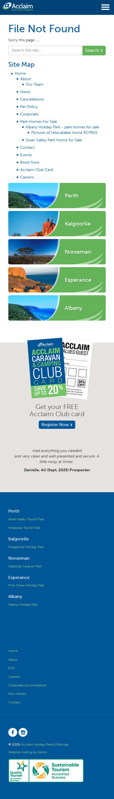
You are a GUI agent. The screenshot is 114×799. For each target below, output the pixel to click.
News (25, 92)
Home (20, 73)
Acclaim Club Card (36, 169)
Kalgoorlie (18, 538)
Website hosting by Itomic (27, 752)
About (25, 79)
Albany (15, 596)
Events (26, 155)
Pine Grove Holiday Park (26, 585)
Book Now (29, 162)
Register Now (55, 424)
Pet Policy (29, 106)
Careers (27, 177)
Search (92, 50)
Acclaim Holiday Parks (37, 744)
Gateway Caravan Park (25, 566)
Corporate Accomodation (27, 685)
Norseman (19, 558)
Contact (27, 147)
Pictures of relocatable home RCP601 (64, 132)
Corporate (29, 114)
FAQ (11, 668)
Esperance (19, 577)
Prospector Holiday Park (26, 547)
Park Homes (17, 694)
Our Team (34, 84)
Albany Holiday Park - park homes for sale (62, 127)
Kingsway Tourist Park (24, 528)
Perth (14, 511)
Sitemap (62, 744)
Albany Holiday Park (23, 604)
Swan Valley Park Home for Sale (54, 140)
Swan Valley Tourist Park (26, 519)
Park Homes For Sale (38, 121)
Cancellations (32, 99)
